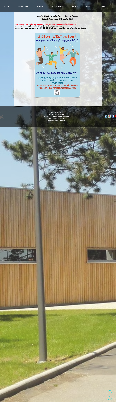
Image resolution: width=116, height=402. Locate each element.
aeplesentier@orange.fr (56, 120)
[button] (26, 6)
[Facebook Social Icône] (113, 116)
